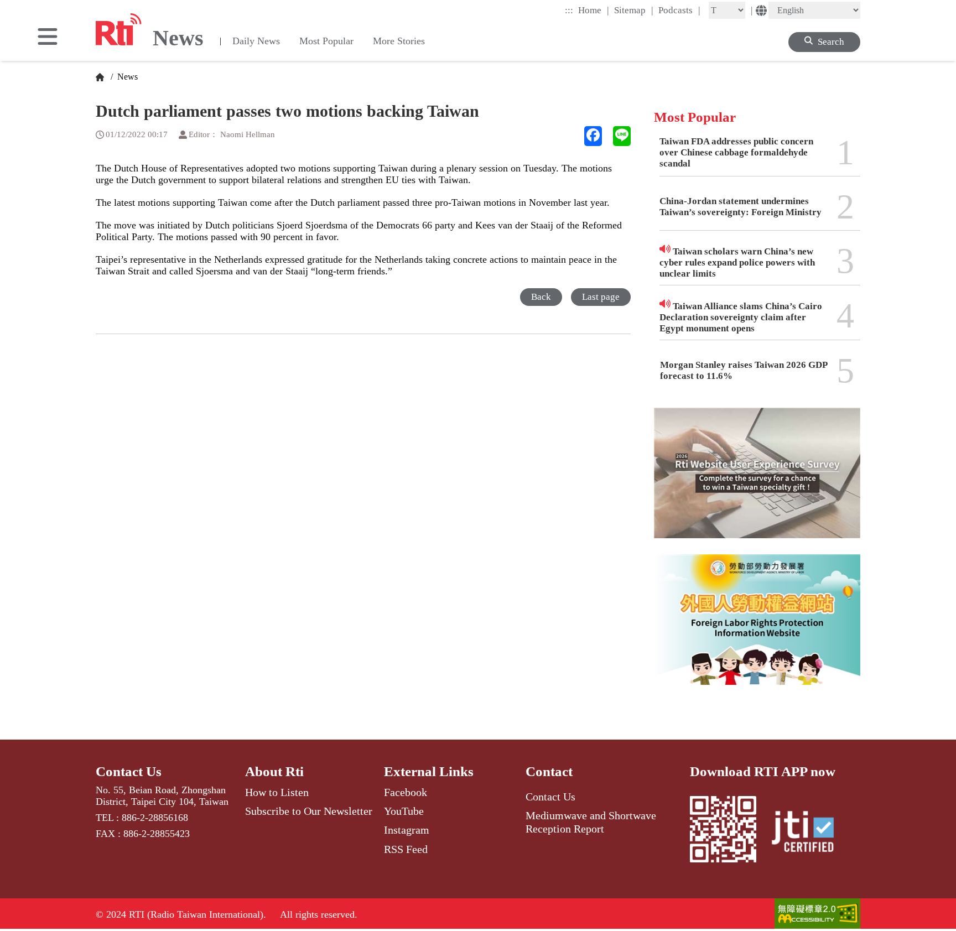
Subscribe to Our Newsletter (308, 811)
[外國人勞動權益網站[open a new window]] (757, 627)
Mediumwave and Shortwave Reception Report (591, 822)
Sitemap (633, 9)
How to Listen (277, 792)
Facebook (405, 792)
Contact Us (129, 771)
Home (593, 9)
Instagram (406, 830)
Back (541, 297)
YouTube (404, 811)
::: (569, 10)
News (126, 76)
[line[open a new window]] (622, 136)
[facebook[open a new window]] (593, 136)
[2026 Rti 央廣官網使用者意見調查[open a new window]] (757, 481)
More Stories (399, 40)
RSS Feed (406, 849)
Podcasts (679, 9)
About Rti (274, 771)
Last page (601, 297)
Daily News (256, 40)
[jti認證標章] (809, 833)
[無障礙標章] (817, 914)
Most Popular (326, 40)
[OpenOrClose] (48, 37)
